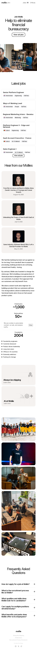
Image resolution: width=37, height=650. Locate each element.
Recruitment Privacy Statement (18, 640)
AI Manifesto (18, 637)
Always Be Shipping (18, 635)
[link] (8, 95)
